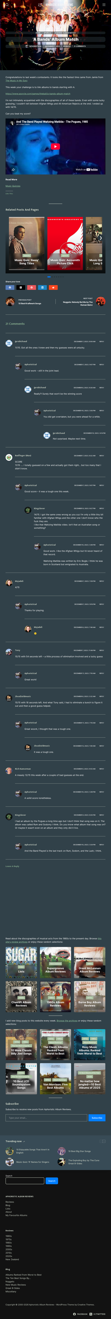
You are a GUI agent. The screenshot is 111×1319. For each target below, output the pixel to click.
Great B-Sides (13, 1288)
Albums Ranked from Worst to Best (24, 1274)
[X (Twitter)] (20, 287)
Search (9, 1175)
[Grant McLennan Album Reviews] (89, 962)
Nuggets (10, 1281)
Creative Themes (85, 1304)
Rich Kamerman (23, 769)
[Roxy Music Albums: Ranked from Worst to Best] (89, 1044)
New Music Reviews (16, 1284)
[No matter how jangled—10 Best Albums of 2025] (89, 1078)
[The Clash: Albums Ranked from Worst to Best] (55, 1044)
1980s (9, 1242)
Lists (8, 1208)
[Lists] (21, 962)
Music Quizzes (13, 186)
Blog (8, 1205)
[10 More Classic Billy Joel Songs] (21, 1044)
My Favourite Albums (16, 1215)
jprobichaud (21, 341)
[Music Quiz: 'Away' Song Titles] (26, 218)
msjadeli (19, 581)
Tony (17, 650)
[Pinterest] (31, 287)
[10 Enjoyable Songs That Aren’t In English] (10, 1151)
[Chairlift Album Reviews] (21, 996)
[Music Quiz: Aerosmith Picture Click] (65, 218)
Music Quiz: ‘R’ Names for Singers (32, 1162)
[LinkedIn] (42, 287)
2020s (9, 1256)
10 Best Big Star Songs (79, 1151)
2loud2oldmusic (23, 696)
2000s (9, 1249)
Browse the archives (67, 1020)
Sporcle (67, 46)
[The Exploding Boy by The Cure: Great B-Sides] (62, 1162)
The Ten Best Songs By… (18, 1278)
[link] (27, 243)
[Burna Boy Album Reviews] (89, 996)
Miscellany (11, 1291)
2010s (9, 1252)
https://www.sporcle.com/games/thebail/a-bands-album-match (38, 93)
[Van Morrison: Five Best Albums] (55, 1078)
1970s (9, 1239)
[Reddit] (53, 287)
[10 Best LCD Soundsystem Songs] (21, 1078)
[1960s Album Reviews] (55, 996)
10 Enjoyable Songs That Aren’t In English (32, 1151)
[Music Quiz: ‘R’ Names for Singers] (10, 1162)
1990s (9, 1246)
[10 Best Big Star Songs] (62, 1151)
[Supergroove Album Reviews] (55, 962)
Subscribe (97, 1117)
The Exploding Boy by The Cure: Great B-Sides (84, 1162)
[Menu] (103, 4)
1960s (9, 1236)
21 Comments (80, 46)
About (9, 1212)
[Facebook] (10, 287)
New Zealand (12, 1259)
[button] (101, 238)
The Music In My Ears (16, 80)
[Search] (7, 4)
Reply (101, 341)
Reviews (10, 1202)
